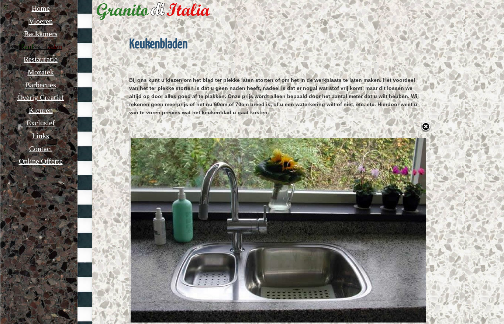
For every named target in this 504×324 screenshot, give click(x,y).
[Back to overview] (425, 127)
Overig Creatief (40, 97)
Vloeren (41, 21)
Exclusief (41, 123)
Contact (40, 148)
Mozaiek (41, 72)
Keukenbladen (40, 46)
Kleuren (41, 110)
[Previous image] (182, 225)
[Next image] (375, 225)
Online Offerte (41, 161)
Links (40, 136)
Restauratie (41, 59)
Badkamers (41, 33)
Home (41, 8)
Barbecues (40, 85)
